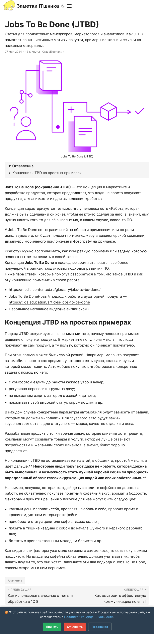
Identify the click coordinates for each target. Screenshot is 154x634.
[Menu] (69, 6)
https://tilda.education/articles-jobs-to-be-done (49, 302)
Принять (52, 626)
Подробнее (100, 626)
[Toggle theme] (63, 6)
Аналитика (15, 580)
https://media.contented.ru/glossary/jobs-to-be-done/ (54, 289)
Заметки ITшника (38, 6)
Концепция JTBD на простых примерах (47, 173)
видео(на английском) (69, 309)
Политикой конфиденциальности (88, 617)
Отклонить (75, 626)
